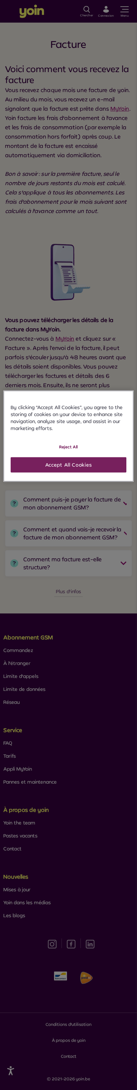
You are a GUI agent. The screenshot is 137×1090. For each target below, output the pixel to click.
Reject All (68, 447)
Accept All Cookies (68, 465)
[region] (68, 436)
